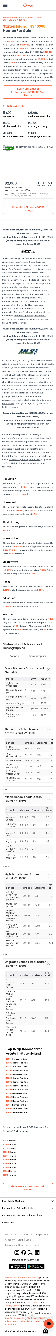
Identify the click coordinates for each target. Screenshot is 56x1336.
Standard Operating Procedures (30, 315)
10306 (22, 20)
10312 (9, 1066)
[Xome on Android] (36, 1266)
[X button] (30, 1252)
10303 (9, 1089)
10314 (9, 1059)
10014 (9, 1104)
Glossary (10, 1239)
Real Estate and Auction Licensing (22, 1277)
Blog (20, 1239)
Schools (14, 656)
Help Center (42, 1234)
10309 (9, 1085)
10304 (9, 1070)
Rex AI (37, 1245)
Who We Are (11, 1234)
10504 (9, 1112)
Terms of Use (32, 1302)
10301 (9, 1074)
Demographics (37, 656)
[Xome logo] (28, 5)
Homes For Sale (19, 17)
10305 (9, 1078)
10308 (9, 1081)
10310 (9, 1093)
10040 (9, 1108)
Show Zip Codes (28, 1188)
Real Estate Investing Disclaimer (21, 1318)
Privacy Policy (12, 1305)
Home (6, 17)
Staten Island (9, 20)
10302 (9, 1101)
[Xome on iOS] (18, 1266)
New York (34, 17)
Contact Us (27, 1234)
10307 (9, 1097)
